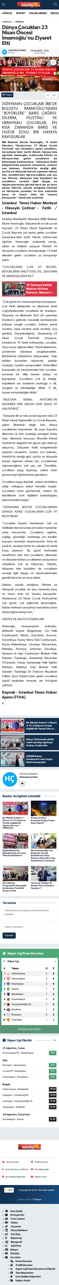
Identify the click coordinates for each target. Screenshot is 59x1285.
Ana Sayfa (16, 1211)
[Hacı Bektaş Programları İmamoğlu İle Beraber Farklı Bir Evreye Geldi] (15, 873)
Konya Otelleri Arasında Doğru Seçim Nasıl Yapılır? (42, 820)
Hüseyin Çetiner (29, 777)
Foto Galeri (17, 1219)
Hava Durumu (12, 1162)
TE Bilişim (37, 1199)
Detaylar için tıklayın (29, 1029)
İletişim (14, 1253)
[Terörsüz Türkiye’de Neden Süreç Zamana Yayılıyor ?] (44, 873)
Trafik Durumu (41, 1162)
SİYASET (20, 13)
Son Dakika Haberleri (15, 1177)
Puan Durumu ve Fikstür (16, 1169)
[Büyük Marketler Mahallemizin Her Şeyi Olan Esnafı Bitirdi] (15, 841)
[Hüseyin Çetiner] (10, 779)
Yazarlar (15, 1226)
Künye (14, 1249)
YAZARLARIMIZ (38, 13)
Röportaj (16, 1238)
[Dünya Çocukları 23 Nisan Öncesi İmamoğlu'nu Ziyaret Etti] (29, 74)
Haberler (6, 22)
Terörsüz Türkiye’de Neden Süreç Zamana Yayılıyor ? (42, 885)
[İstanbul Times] (28, 4)
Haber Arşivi (41, 1177)
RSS (10, 1190)
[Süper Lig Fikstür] (55, 1040)
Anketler (15, 1245)
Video (14, 1222)
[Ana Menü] (3, 4)
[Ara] (55, 5)
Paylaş (9, 95)
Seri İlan (15, 1234)
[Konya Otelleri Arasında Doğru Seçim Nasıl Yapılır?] (44, 808)
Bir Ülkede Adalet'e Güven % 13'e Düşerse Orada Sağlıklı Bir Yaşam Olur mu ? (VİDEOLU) (14, 823)
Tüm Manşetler (41, 1169)
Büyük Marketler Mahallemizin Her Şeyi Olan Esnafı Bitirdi (14, 853)
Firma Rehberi (18, 1230)
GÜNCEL (7, 13)
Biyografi (16, 1242)
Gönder (9, 935)
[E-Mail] (22, 783)
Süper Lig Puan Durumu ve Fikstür (35, 1269)
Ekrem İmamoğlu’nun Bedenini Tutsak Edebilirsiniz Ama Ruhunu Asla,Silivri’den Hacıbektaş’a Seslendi (43, 856)
